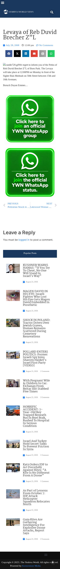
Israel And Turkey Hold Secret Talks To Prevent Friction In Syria (36, 445)
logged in (23, 239)
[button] (2, 2)
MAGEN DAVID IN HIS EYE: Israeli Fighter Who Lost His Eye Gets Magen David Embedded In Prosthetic (36, 298)
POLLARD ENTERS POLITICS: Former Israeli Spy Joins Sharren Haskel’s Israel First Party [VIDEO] (35, 359)
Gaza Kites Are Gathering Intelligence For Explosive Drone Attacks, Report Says (34, 526)
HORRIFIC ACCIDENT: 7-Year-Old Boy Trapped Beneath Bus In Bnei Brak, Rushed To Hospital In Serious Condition (36, 416)
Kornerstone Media (31, 566)
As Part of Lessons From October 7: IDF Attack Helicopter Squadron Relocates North (36, 497)
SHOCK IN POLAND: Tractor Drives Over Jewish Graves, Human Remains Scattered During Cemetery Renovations (36, 328)
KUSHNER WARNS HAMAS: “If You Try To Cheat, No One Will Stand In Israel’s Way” (36, 270)
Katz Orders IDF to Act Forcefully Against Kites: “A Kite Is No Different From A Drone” (36, 470)
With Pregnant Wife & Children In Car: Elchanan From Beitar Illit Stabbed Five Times (36, 386)
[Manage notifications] (52, 562)
